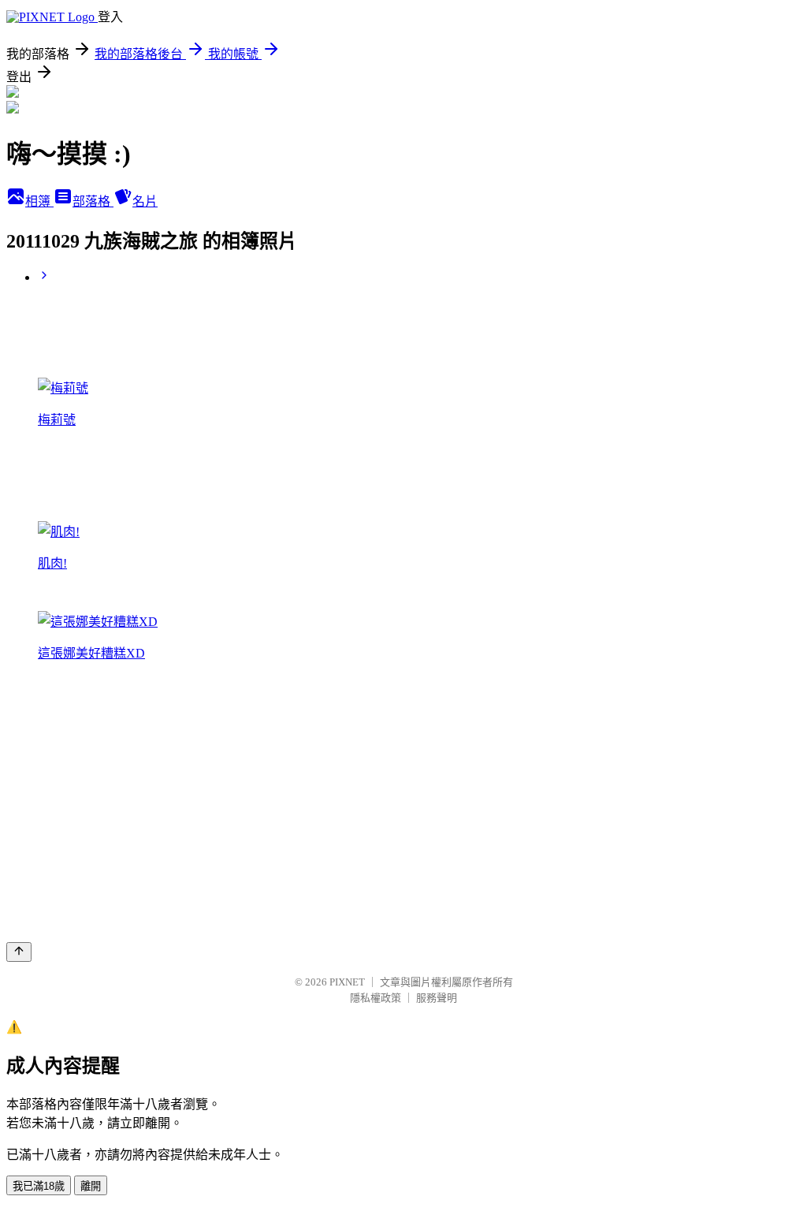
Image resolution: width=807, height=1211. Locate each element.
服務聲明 (436, 998)
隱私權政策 (375, 998)
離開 (90, 1186)
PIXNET (347, 982)
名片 (145, 201)
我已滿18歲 (39, 1186)
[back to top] (19, 952)
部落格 (93, 201)
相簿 (39, 201)
